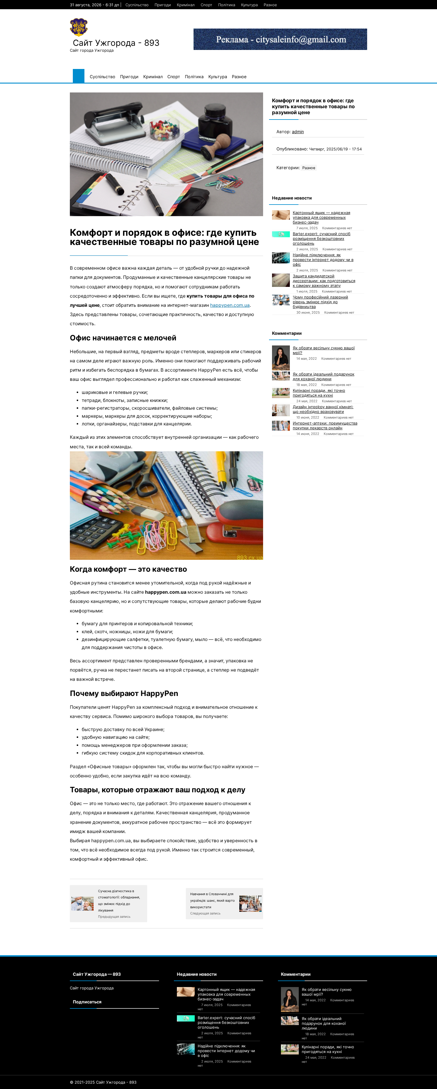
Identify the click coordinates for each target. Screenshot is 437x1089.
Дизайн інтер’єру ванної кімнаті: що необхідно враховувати (323, 409)
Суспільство (137, 4)
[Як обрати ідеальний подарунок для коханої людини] (281, 376)
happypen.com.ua (230, 305)
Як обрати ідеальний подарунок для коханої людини (323, 376)
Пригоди (163, 4)
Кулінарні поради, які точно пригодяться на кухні (319, 392)
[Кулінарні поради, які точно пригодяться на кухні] (281, 393)
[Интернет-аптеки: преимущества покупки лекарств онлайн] (281, 426)
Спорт (206, 4)
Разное (270, 4)
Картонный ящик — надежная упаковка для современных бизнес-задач (321, 217)
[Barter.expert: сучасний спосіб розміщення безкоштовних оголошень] (281, 234)
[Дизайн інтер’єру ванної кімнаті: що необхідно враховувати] (281, 410)
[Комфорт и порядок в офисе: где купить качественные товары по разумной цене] (166, 154)
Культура (249, 4)
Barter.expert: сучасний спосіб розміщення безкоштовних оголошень (321, 238)
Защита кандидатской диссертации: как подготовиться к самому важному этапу (324, 281)
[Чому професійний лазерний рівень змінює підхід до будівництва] (281, 300)
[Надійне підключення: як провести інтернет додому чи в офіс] (281, 257)
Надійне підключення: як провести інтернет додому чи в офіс (323, 259)
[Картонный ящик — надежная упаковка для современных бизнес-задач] (281, 215)
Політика (226, 4)
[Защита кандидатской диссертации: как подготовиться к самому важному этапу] (281, 280)
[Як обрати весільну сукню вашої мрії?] (281, 357)
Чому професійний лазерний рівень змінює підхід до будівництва (320, 302)
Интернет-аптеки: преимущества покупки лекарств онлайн (325, 425)
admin (298, 131)
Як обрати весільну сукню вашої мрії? (324, 350)
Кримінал (186, 4)
